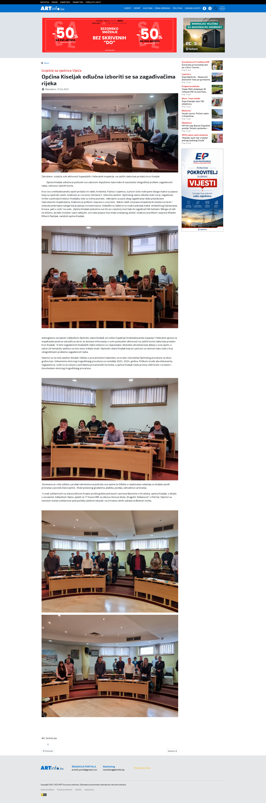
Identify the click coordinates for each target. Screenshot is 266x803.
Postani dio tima (142, 767)
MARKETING (78, 2)
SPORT (137, 8)
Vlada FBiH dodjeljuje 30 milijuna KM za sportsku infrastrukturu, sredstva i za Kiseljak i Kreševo (195, 90)
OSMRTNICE (65, 2)
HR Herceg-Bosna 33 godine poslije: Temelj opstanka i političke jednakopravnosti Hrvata (196, 126)
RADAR (55, 2)
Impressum (89, 789)
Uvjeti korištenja (47, 789)
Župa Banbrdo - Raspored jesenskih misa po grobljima (196, 78)
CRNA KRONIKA (162, 8)
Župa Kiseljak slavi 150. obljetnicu (193, 102)
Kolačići (78, 789)
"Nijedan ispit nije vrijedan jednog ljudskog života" (195, 139)
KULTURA (148, 8)
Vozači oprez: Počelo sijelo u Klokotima (195, 114)
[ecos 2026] (204, 34)
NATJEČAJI (44, 2)
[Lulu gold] (109, 34)
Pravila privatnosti (64, 789)
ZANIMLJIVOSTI (193, 8)
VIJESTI (127, 8)
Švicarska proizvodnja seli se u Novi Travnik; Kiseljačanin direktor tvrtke (195, 66)
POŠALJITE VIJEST (93, 2)
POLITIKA (177, 8)
